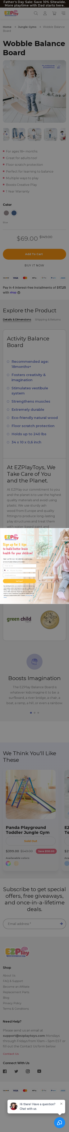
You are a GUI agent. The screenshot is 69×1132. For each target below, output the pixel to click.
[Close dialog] (67, 530)
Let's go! (19, 581)
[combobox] (6, 570)
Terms (5, 597)
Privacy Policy (29, 595)
